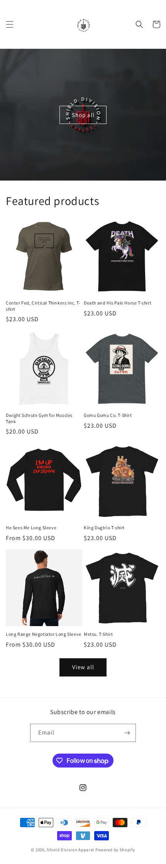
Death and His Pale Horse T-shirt (117, 303)
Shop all (83, 114)
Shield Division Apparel (70, 849)
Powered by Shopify (115, 849)
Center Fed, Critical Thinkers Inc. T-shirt (43, 306)
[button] (9, 24)
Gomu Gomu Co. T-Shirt (108, 415)
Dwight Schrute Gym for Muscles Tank (39, 418)
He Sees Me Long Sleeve (31, 527)
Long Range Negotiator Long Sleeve (43, 634)
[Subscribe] (127, 733)
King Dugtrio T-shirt (104, 527)
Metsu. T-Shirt (98, 634)
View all (83, 667)
